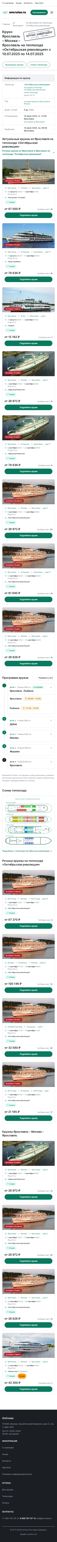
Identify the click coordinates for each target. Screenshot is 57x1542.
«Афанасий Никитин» (16, 390)
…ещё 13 (45, 188)
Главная (6, 24)
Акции (19, 3)
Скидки (12, 202)
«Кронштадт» (13, 1371)
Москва (24, 380)
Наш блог (39, 3)
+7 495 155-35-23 (10, 1518)
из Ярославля (18, 24)
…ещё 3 (45, 380)
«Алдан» (11, 326)
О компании (8, 3)
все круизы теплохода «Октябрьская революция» (35, 88)
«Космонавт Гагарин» (17, 197)
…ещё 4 (45, 1362)
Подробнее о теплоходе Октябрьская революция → (27, 851)
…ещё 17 (47, 252)
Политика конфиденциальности (17, 1474)
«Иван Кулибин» (14, 262)
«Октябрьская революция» (37, 84)
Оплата (5, 1503)
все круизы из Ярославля (34, 122)
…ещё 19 (44, 899)
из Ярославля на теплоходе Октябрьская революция (39, 24)
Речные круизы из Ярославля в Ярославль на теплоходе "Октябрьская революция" (26, 152)
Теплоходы (7, 1496)
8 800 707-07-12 (28, 1518)
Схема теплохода (38, 65)
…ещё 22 (42, 963)
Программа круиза (14, 65)
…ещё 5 (40, 1027)
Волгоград (12, 899)
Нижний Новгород (15, 1027)
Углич (23, 316)
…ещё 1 (43, 316)
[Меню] (52, 12)
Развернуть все (46, 678)
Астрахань (25, 252)
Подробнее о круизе (28, 215)
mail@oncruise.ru (44, 1518)
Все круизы (7, 1489)
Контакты (28, 3)
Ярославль (12, 188)
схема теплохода (31, 92)
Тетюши (24, 188)
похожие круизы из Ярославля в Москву (37, 102)
